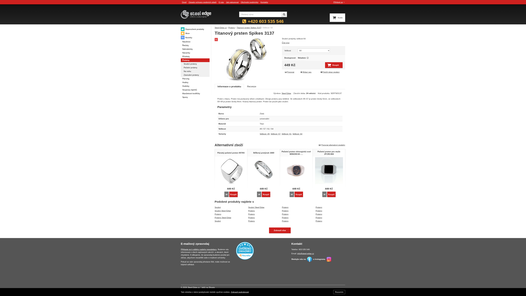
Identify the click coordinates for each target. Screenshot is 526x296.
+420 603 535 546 (266, 21)
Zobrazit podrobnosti (240, 292)
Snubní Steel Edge (223, 211)
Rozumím (339, 292)
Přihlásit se (338, 2)
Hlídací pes (306, 72)
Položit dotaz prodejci (331, 72)
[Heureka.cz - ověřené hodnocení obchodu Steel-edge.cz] (245, 251)
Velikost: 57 (276, 134)
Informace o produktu (229, 86)
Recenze (251, 86)
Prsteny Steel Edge (223, 218)
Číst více (285, 43)
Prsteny (218, 214)
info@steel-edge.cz (305, 253)
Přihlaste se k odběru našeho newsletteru (199, 249)
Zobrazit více (307, 57)
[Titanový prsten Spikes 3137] (247, 59)
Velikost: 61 (286, 134)
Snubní (218, 207)
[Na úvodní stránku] (196, 14)
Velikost (287, 50)
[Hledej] (284, 14)
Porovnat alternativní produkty (333, 145)
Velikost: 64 (297, 134)
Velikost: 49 (265, 134)
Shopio (212, 287)
